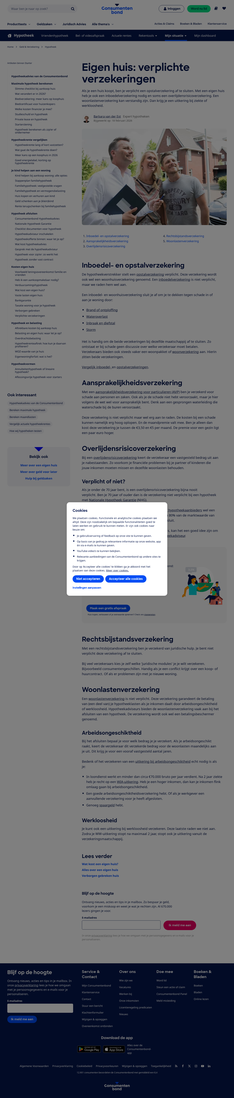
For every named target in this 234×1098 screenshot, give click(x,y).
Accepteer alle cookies (126, 579)
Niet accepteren (88, 579)
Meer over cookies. (117, 570)
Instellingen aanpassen (87, 587)
